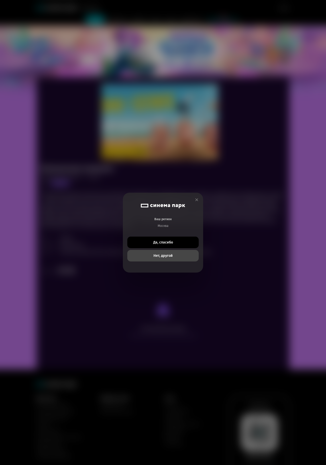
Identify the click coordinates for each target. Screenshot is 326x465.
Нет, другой (163, 255)
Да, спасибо (163, 242)
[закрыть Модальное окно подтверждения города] (196, 200)
